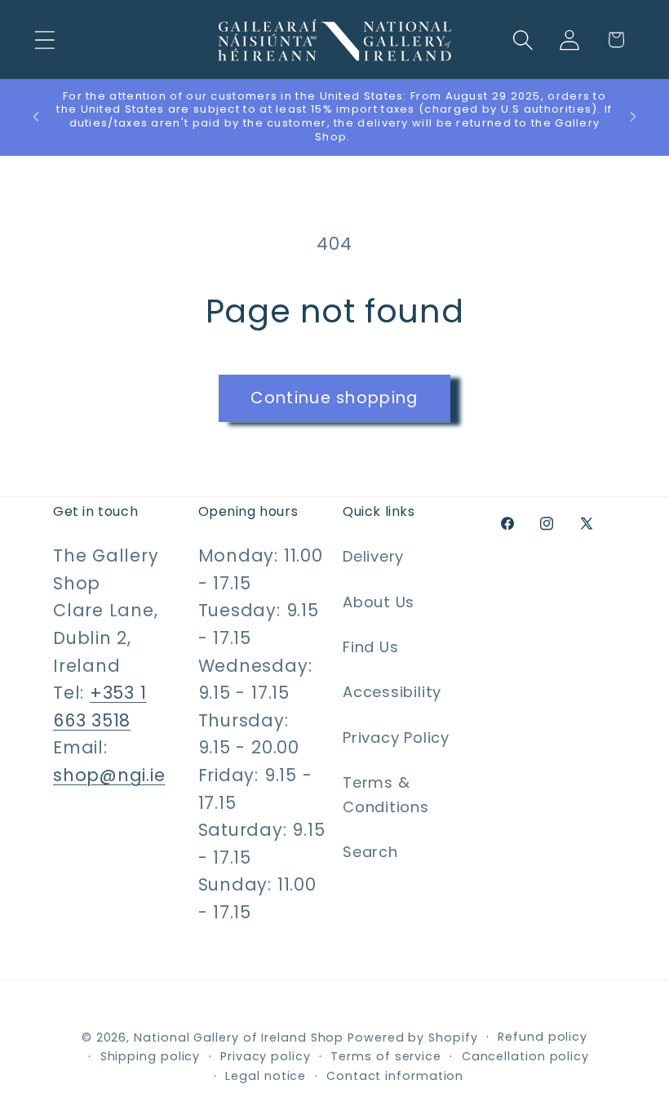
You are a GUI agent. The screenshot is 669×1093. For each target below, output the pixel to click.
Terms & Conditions (386, 794)
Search (370, 852)
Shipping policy (150, 1056)
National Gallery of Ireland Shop (238, 1037)
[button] (44, 39)
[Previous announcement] (36, 117)
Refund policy (542, 1037)
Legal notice (265, 1076)
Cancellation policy (525, 1056)
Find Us (370, 647)
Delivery (373, 556)
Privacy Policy (396, 737)
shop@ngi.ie (109, 775)
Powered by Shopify (412, 1037)
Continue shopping (334, 398)
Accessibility (392, 692)
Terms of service (385, 1056)
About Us (378, 602)
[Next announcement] (633, 117)
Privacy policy (265, 1056)
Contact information (394, 1076)
